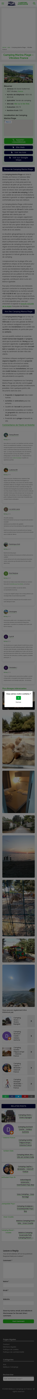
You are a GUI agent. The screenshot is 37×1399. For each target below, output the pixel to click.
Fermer (18, 702)
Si (18, 698)
